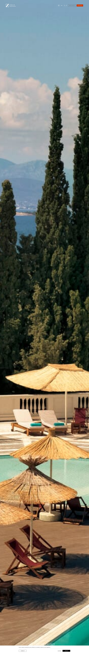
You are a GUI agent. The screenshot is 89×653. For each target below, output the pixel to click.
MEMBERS (66, 5)
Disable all (22, 650)
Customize (59, 650)
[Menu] (58, 5)
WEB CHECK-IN (72, 5)
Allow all (66, 650)
